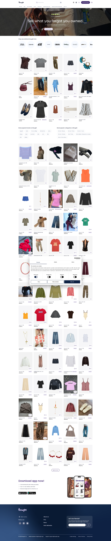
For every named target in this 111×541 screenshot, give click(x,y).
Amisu (49, 131)
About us (46, 517)
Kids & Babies (29, 6)
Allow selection (55, 281)
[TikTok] (27, 523)
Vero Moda (88, 186)
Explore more (55, 470)
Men (24, 6)
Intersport (43, 119)
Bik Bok (26, 137)
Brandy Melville (57, 209)
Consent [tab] (38, 262)
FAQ (45, 519)
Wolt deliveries (48, 525)
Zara (74, 73)
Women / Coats (80, 131)
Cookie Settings (73, 536)
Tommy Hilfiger (34, 131)
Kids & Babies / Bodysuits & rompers (83, 134)
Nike (48, 134)
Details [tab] (55, 262)
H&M (38, 134)
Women (20, 6)
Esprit (26, 134)
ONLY (21, 137)
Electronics (40, 6)
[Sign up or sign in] (79, 2)
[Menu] (76, 2)
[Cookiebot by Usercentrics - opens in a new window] (75, 258)
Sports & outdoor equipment (57, 6)
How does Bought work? (60, 29)
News (45, 522)
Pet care (65, 6)
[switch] (49, 277)
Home (35, 6)
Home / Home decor (62, 137)
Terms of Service (81, 536)
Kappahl (21, 131)
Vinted (44, 96)
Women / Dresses (61, 134)
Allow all (72, 281)
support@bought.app (54, 536)
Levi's (43, 134)
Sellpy (74, 441)
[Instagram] (20, 523)
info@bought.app (39, 536)
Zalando (73, 371)
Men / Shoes (70, 134)
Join (88, 525)
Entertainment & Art (46, 6)
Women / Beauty (61, 131)
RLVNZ (29, 255)
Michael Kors (42, 131)
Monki (27, 131)
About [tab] (73, 262)
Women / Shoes (71, 131)
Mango (21, 134)
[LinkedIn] (23, 523)
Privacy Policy (89, 536)
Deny (39, 281)
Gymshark (32, 134)
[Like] (31, 70)
